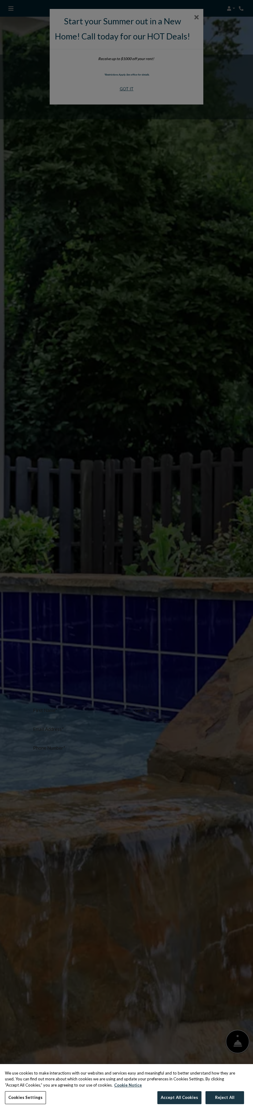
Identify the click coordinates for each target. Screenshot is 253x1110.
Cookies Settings (25, 1097)
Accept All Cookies (179, 1097)
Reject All (224, 1097)
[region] (126, 1087)
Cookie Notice (128, 1085)
